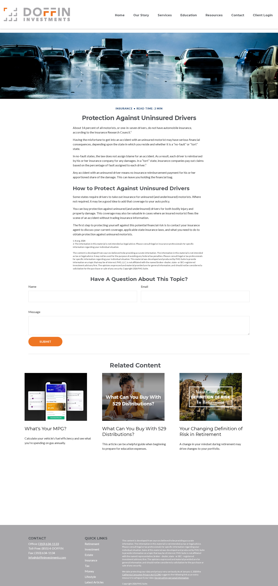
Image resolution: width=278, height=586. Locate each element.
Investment (92, 549)
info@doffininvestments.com (47, 557)
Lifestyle (90, 576)
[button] (119, 15)
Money (89, 571)
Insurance (91, 560)
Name (32, 286)
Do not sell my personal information (172, 578)
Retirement (92, 544)
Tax (87, 565)
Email (144, 286)
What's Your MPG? (46, 428)
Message (34, 312)
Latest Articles (94, 582)
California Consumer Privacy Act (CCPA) (141, 574)
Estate (89, 555)
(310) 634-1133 (48, 544)
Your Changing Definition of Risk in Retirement (211, 431)
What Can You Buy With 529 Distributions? (134, 431)
